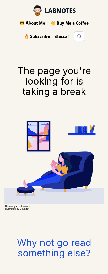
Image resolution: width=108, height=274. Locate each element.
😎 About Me (32, 23)
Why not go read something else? (54, 248)
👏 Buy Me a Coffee (69, 23)
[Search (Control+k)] (79, 36)
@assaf (62, 36)
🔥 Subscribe (37, 36)
